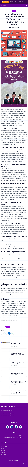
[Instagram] (11, 426)
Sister (16, 1)
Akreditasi (3, 452)
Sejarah (2, 448)
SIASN (20, 1)
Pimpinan (3, 450)
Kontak (24, 1)
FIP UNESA (12, 1)
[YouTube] (20, 426)
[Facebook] (7, 426)
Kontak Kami (3, 454)
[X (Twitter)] (16, 426)
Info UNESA (5, 1)
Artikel (7, 326)
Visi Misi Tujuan (4, 446)
